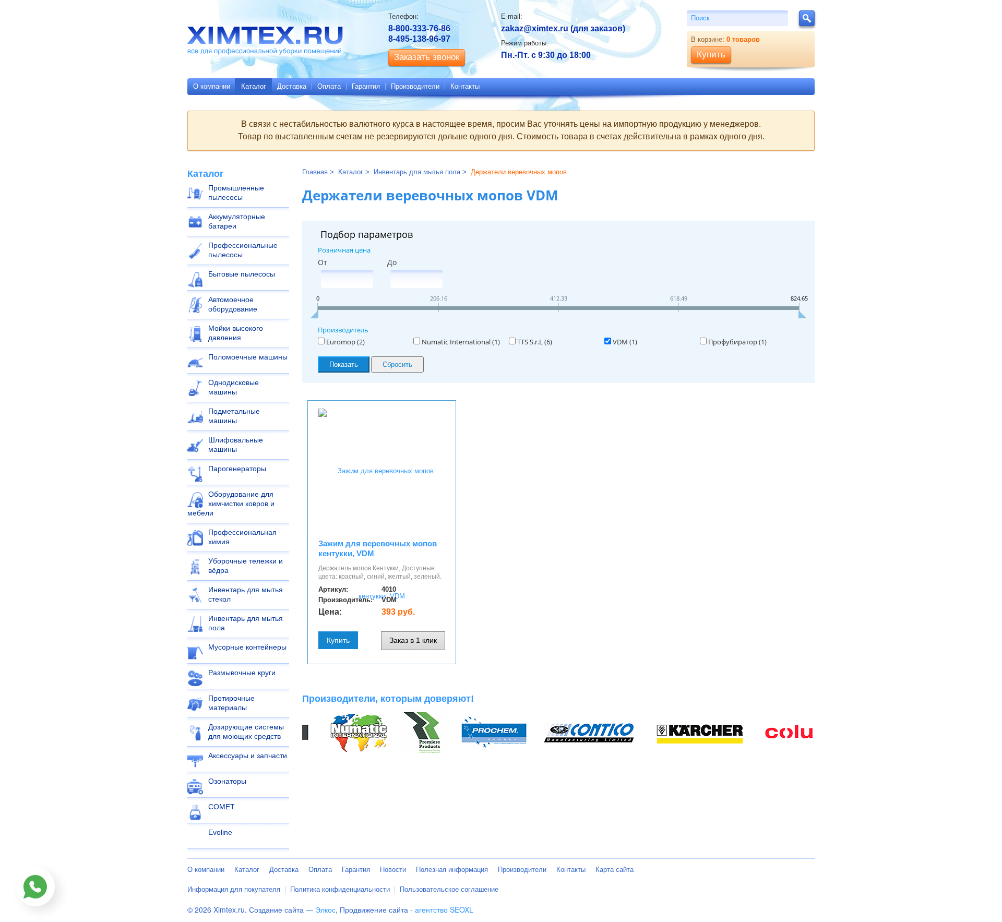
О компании (211, 86)
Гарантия (366, 86)
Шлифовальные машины (235, 444)
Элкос (325, 909)
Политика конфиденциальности (340, 889)
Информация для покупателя (233, 889)
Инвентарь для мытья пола (245, 623)
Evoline (220, 832)
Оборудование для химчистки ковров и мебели (231, 503)
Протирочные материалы (231, 703)
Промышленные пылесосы (236, 192)
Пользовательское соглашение (449, 889)
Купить (338, 640)
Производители (415, 86)
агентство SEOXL (444, 909)
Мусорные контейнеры (247, 647)
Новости (393, 869)
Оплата (329, 86)
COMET (221, 807)
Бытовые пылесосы (241, 274)
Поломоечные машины (248, 357)
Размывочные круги (242, 672)
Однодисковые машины (233, 387)
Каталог (253, 86)
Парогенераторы (237, 468)
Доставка (291, 86)
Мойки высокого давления (235, 333)
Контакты (465, 86)
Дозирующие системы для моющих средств (246, 731)
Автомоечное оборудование (232, 304)
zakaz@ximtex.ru (534, 28)
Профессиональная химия (242, 537)
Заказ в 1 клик (413, 640)
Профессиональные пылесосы (243, 250)
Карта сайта (614, 869)
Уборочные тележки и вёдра (245, 565)
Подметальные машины (234, 416)
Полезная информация (452, 869)
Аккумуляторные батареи (236, 221)
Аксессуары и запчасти (247, 755)
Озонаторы (227, 781)
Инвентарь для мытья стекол (245, 594)
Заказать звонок (426, 57)
